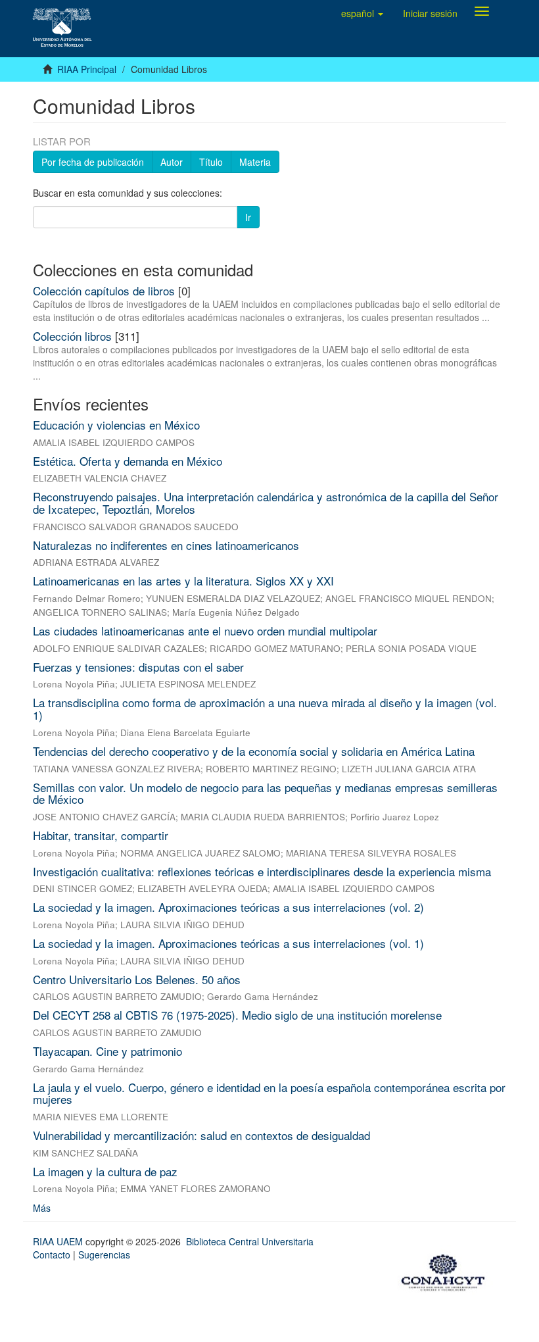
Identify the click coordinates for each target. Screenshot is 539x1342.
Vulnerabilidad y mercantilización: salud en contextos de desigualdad (201, 1135)
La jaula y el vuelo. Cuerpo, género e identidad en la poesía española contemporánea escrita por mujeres (269, 1093)
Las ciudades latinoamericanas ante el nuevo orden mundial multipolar (205, 630)
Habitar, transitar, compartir (100, 835)
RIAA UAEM (59, 1241)
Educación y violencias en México (116, 424)
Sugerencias (104, 1254)
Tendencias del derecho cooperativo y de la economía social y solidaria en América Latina (254, 751)
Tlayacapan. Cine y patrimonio (107, 1051)
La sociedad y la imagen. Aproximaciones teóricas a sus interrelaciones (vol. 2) (228, 907)
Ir (248, 217)
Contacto (51, 1254)
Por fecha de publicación (92, 161)
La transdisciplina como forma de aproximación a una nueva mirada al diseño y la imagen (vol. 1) (265, 708)
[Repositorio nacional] (447, 1271)
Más (42, 1207)
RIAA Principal (86, 69)
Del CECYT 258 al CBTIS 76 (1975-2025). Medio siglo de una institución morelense (237, 1014)
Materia (255, 161)
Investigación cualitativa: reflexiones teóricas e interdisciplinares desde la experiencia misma (262, 871)
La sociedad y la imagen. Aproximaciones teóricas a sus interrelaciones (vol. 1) (228, 943)
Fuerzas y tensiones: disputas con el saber (138, 667)
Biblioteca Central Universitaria (250, 1241)
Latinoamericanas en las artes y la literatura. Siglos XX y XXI (183, 580)
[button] (362, 13)
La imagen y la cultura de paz (105, 1171)
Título (211, 161)
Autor (171, 161)
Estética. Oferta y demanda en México (127, 461)
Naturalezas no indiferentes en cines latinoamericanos (166, 545)
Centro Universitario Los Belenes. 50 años (137, 979)
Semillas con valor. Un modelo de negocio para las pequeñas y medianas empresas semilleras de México (265, 793)
